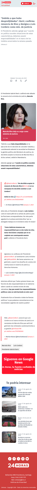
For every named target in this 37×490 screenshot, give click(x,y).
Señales (26, 3)
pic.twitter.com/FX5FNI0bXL (13, 331)
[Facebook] (16, 81)
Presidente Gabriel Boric (10, 349)
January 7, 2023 (28, 205)
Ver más (5, 138)
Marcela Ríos (6, 345)
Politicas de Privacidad (19, 482)
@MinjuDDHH (11, 259)
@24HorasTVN (16, 328)
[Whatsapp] (11, 81)
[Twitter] (21, 81)
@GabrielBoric (11, 183)
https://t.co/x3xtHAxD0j (24, 197)
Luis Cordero (18, 345)
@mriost (26, 186)
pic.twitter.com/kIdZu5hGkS (13, 199)
